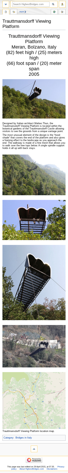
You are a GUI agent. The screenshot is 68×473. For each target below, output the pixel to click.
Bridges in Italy (23, 437)
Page (6, 12)
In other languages (54, 12)
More (21, 12)
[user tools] (62, 4)
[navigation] (5, 4)
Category (8, 437)
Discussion (14, 12)
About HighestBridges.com (31, 469)
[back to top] (34, 449)
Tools (62, 12)
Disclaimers (52, 469)
